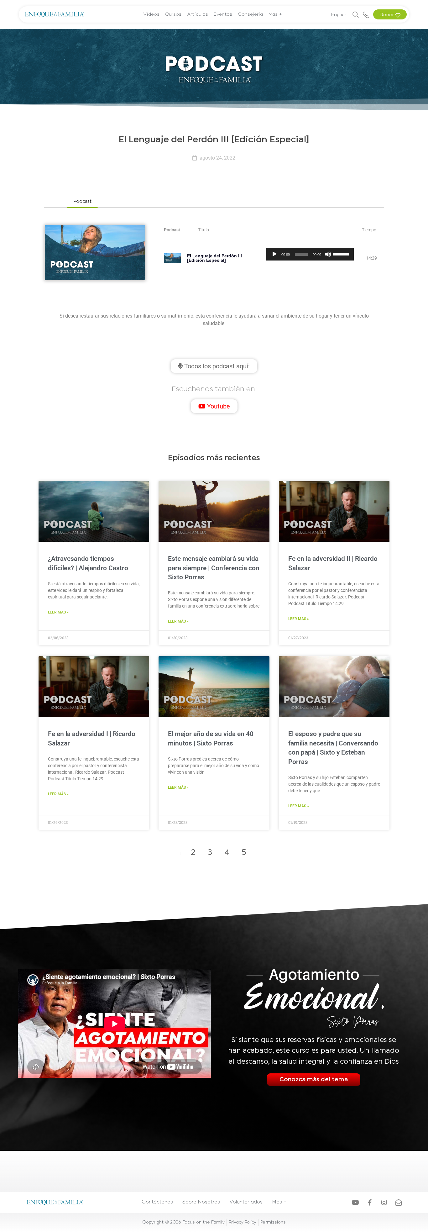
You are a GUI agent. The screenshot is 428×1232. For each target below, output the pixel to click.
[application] (310, 254)
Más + (275, 14)
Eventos (223, 14)
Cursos (173, 14)
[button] (82, 202)
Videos (151, 14)
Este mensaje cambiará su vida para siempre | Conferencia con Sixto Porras (213, 568)
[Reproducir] (274, 254)
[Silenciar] (328, 254)
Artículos (197, 14)
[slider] (342, 253)
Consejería (250, 14)
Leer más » (58, 612)
